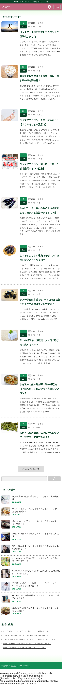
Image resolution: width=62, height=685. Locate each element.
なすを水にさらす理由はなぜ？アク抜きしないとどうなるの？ (39, 257)
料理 (41, 199)
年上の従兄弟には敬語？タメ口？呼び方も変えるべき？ (39, 342)
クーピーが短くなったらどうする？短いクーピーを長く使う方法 (26, 631)
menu (57, 7)
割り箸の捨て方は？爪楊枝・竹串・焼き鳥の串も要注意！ (39, 78)
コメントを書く (36, 71)
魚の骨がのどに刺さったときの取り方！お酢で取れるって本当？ (35, 522)
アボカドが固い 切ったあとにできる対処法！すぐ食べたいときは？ (27, 644)
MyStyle (5, 6)
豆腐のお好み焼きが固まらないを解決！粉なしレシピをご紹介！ (35, 609)
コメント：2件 (36, 27)
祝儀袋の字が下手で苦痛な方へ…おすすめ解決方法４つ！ (35, 534)
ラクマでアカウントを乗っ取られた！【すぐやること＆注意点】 (39, 122)
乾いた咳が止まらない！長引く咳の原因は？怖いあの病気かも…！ (35, 547)
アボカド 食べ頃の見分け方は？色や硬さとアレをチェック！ (24, 648)
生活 (41, 23)
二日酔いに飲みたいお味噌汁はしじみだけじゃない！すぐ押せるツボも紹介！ (34, 584)
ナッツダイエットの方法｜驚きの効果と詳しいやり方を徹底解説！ (35, 510)
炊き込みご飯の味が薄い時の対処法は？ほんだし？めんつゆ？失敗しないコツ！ (39, 388)
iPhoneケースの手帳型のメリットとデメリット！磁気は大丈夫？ (35, 596)
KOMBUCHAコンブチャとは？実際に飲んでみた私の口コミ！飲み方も (36, 572)
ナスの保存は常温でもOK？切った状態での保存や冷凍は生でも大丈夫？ (40, 301)
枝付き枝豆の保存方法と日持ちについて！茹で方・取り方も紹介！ (39, 435)
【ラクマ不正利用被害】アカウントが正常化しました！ (39, 34)
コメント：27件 (36, 159)
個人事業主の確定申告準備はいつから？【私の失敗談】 (35, 497)
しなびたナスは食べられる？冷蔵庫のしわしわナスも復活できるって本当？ (39, 210)
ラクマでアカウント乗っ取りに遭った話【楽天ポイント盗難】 (39, 166)
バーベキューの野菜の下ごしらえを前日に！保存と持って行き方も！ (35, 559)
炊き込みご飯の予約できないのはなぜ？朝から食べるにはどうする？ (27, 635)
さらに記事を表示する (31, 469)
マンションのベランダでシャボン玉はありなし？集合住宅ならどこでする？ (30, 639)
